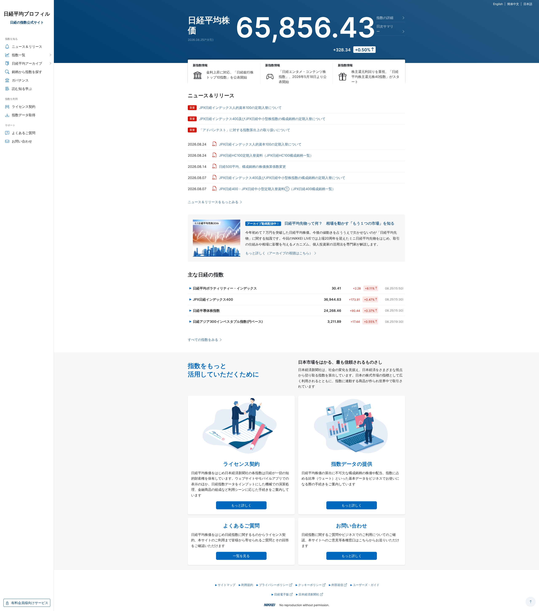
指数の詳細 (384, 18)
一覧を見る (241, 556)
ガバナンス (20, 80)
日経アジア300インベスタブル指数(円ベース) (228, 321)
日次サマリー (384, 28)
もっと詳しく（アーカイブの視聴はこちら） (279, 253)
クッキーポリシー (310, 585)
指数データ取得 (23, 115)
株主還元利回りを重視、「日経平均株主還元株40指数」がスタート (375, 76)
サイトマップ (226, 585)
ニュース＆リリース (27, 46)
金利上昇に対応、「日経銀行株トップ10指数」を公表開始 (229, 74)
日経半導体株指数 (206, 310)
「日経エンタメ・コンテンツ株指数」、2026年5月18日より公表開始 (303, 76)
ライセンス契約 (23, 106)
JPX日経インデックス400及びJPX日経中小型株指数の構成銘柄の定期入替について (262, 119)
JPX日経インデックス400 (213, 299)
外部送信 (337, 585)
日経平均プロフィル (27, 14)
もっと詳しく (241, 505)
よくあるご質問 (23, 133)
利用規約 (247, 585)
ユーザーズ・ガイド (366, 585)
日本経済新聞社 (309, 594)
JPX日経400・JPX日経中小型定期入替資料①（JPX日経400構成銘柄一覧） (277, 189)
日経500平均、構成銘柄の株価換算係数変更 (252, 166)
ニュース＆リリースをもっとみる (213, 202)
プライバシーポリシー (274, 585)
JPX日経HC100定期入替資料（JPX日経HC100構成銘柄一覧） (266, 155)
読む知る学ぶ (22, 89)
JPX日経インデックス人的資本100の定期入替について (240, 107)
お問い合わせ (22, 141)
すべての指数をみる (203, 340)
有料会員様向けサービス (29, 603)
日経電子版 (282, 594)
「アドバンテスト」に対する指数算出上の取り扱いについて (244, 130)
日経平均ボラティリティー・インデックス (225, 288)
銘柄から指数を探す (27, 72)
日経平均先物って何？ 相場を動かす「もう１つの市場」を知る (339, 223)
